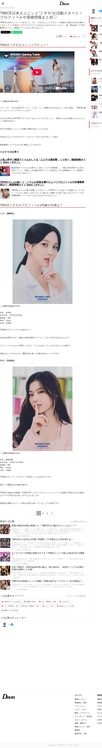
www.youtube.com (10, 101)
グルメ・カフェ (81, 719)
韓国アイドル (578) (10, 610)
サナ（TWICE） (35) (48, 601)
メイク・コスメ (81, 709)
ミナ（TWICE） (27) (10, 606)
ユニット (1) (48, 606)
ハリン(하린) (16, 536)
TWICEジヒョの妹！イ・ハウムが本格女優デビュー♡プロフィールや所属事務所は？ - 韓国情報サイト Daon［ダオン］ (42, 183)
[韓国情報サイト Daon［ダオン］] (64, 3)
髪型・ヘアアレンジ (82, 713)
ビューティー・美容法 (83, 716)
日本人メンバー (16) (66, 606)
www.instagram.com (11, 305)
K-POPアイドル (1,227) (11, 601)
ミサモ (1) (65, 601)
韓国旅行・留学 (81, 702)
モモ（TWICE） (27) (31, 606)
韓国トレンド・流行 (82, 726)
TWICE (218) (30, 601)
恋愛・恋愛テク (81, 723)
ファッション (80, 706)
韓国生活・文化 (81, 733)
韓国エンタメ (80, 699)
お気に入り (76, 36)
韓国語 (77, 730)
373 (100, 81)
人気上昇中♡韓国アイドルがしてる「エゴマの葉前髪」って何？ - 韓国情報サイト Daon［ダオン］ (43, 161)
